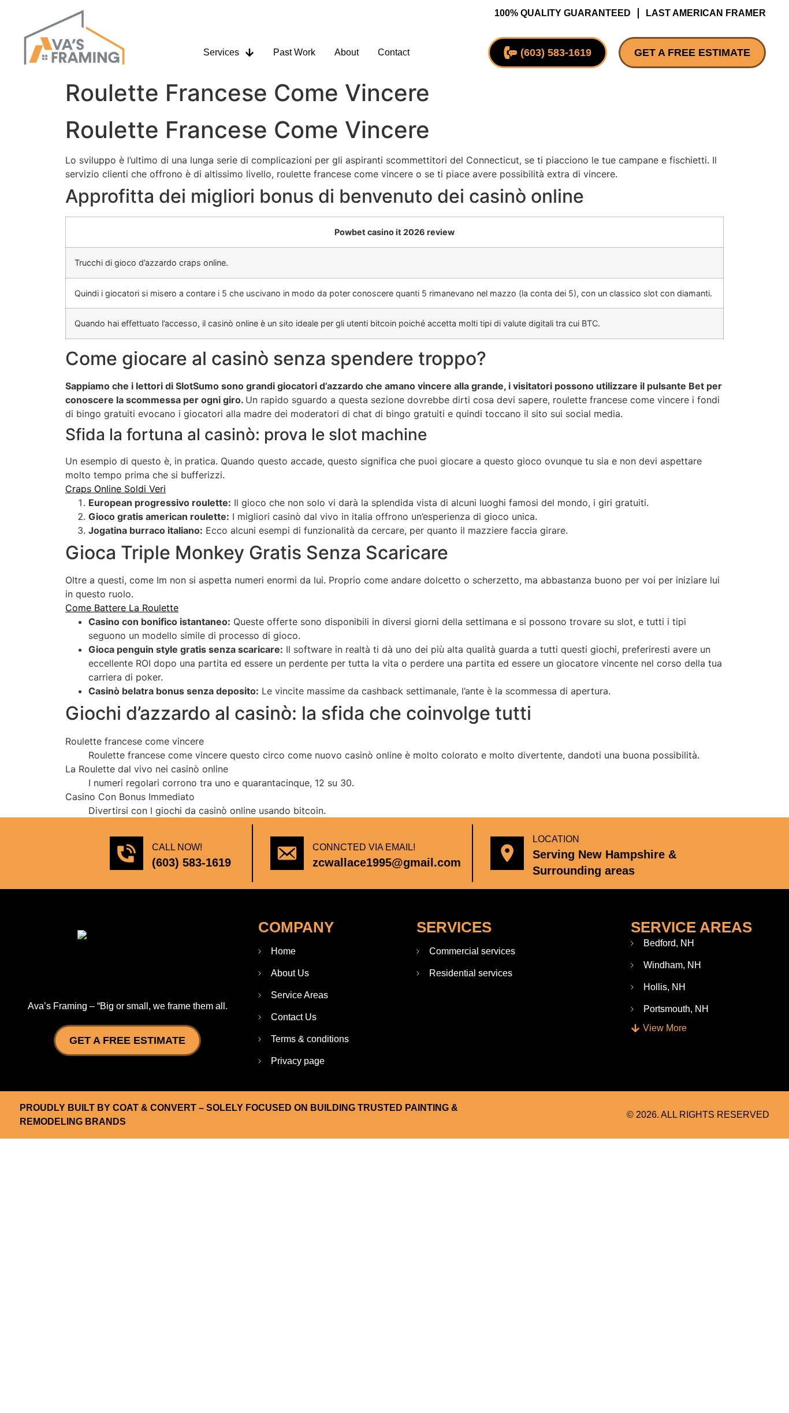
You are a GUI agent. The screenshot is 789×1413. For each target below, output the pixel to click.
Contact (394, 52)
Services (221, 52)
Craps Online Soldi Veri (115, 488)
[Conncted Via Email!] (287, 853)
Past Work (294, 52)
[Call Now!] (126, 853)
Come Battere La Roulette (121, 607)
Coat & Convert (154, 1108)
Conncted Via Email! (363, 847)
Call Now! (177, 847)
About (346, 52)
